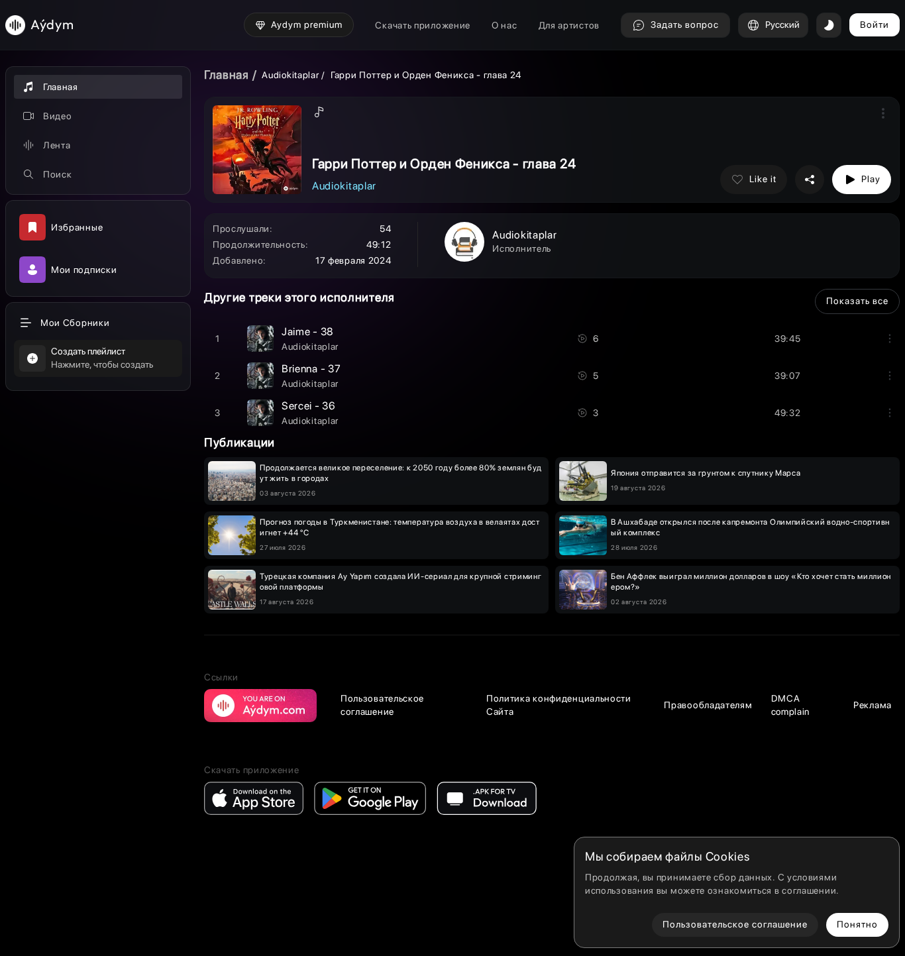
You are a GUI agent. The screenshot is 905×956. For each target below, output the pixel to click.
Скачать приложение (422, 25)
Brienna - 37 (311, 368)
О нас (504, 25)
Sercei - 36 (309, 405)
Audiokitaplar (291, 75)
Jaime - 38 (308, 331)
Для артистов (569, 25)
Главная (226, 74)
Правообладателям (708, 705)
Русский (782, 24)
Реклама (872, 705)
